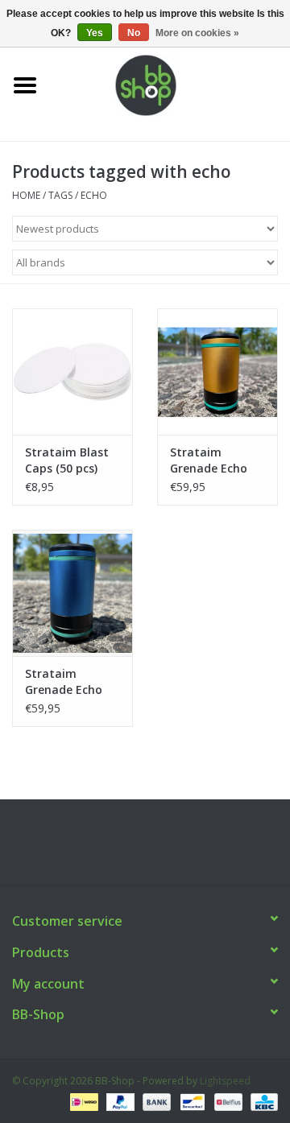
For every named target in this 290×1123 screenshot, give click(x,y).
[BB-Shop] (170, 84)
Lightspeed (225, 1081)
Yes (94, 33)
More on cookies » (197, 33)
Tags (60, 195)
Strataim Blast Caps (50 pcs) (67, 460)
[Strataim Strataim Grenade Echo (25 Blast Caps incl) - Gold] (217, 371)
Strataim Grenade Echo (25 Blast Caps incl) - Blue (65, 682)
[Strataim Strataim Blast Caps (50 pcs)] (72, 371)
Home (26, 195)
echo (94, 195)
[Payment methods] (82, 1101)
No (133, 33)
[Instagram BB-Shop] (159, 848)
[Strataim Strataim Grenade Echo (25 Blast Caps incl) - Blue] (72, 593)
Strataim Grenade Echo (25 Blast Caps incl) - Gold (210, 460)
